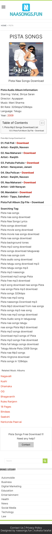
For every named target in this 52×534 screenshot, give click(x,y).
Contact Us (16, 527)
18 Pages (6, 406)
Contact (26, 444)
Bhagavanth (8, 396)
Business (6, 482)
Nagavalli (6, 376)
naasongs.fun (24, 530)
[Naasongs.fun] (26, 9)
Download (23, 143)
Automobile (8, 477)
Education (7, 490)
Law (3, 516)
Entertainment (9, 494)
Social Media (8, 507)
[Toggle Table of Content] (41, 123)
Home (4, 25)
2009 (10, 115)
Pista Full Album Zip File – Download (28, 130)
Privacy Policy (34, 527)
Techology (7, 512)
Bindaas (5, 411)
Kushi (4, 381)
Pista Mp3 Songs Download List (21, 127)
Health (5, 499)
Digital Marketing (11, 486)
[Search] (45, 461)
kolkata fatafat (42, 530)
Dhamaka (6, 386)
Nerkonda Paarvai (11, 421)
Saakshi (5, 416)
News (4, 503)
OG (2, 391)
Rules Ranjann (9, 401)
